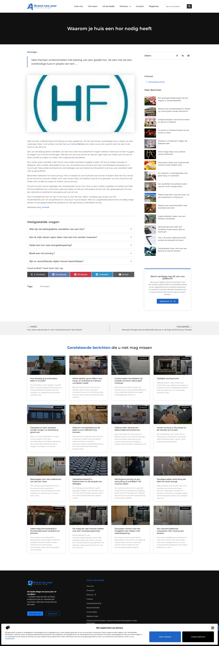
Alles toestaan (165, 637)
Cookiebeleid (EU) (93, 603)
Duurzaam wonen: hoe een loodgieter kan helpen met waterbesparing (127, 530)
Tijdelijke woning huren (168, 378)
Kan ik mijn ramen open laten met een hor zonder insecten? (80, 237)
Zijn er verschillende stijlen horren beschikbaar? (80, 261)
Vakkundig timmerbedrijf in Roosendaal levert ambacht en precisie (45, 530)
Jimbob (45, 207)
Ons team (92, 6)
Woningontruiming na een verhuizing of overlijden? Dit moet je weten (128, 481)
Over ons (78, 6)
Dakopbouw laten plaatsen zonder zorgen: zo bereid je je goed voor (44, 429)
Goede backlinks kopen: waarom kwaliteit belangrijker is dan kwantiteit (111, 622)
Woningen (32, 52)
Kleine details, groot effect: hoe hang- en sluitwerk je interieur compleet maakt (87, 380)
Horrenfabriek (77, 144)
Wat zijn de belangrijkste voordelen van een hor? (80, 229)
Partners (124, 6)
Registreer (154, 6)
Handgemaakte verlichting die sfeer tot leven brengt (171, 480)
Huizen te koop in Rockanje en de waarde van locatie (171, 428)
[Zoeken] (189, 6)
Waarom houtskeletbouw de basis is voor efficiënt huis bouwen (86, 429)
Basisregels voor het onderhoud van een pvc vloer (45, 480)
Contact (140, 6)
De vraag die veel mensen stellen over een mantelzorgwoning (88, 529)
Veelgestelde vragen (156, 82)
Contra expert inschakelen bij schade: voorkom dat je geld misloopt (128, 380)
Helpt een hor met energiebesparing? (80, 245)
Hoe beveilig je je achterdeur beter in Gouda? (44, 379)
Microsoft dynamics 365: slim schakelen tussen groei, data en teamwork (171, 229)
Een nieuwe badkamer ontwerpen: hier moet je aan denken (170, 530)
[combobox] (176, 6)
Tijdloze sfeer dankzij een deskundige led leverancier (127, 428)
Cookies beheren (198, 637)
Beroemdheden (93, 608)
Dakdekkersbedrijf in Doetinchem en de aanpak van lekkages (87, 481)
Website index (92, 616)
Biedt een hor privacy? (80, 253)
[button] (212, 628)
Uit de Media (109, 6)
